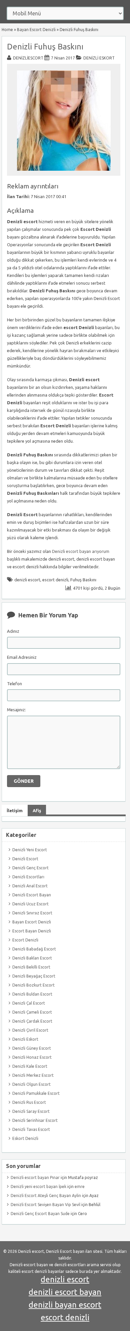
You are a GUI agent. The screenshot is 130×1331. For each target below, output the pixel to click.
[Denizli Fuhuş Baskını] (64, 172)
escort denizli (55, 579)
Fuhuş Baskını (83, 579)
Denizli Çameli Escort (32, 1012)
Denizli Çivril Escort (30, 1030)
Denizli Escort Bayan (31, 895)
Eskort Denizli (25, 1138)
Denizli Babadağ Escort (34, 949)
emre (80, 1186)
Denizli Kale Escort (29, 1066)
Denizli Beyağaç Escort (33, 976)
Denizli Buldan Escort (32, 994)
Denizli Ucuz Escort (30, 904)
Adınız (13, 631)
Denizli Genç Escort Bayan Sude (40, 1213)
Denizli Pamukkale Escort (36, 1093)
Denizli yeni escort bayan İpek (38, 1186)
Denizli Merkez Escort (33, 1075)
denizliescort (28, 58)
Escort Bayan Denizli (31, 931)
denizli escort (27, 579)
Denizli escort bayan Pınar (35, 1177)
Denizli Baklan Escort (32, 958)
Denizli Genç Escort (30, 868)
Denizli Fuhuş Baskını (45, 46)
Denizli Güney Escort (31, 1048)
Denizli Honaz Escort (32, 1057)
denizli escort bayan (65, 1292)
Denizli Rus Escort (29, 1102)
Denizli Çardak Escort (32, 1021)
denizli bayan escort (65, 1304)
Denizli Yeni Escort (29, 850)
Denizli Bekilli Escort (31, 967)
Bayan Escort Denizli (36, 29)
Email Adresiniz (22, 657)
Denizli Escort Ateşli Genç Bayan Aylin (46, 1195)
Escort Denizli (25, 940)
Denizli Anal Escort (30, 886)
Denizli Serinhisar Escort (35, 1120)
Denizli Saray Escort (31, 1111)
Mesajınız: (16, 709)
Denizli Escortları (28, 877)
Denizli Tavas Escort (31, 1129)
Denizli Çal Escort (28, 1003)
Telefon (14, 683)
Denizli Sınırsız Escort (32, 913)
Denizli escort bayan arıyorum (80, 551)
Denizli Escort (25, 859)
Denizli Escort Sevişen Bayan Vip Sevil (45, 1204)
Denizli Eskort (99, 58)
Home (7, 29)
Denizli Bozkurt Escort (33, 985)
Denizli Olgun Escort (31, 1084)
